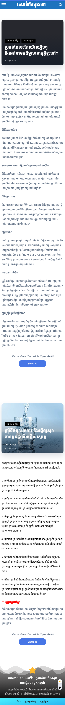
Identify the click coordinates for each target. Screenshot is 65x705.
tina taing (10, 444)
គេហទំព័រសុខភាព (31, 5)
